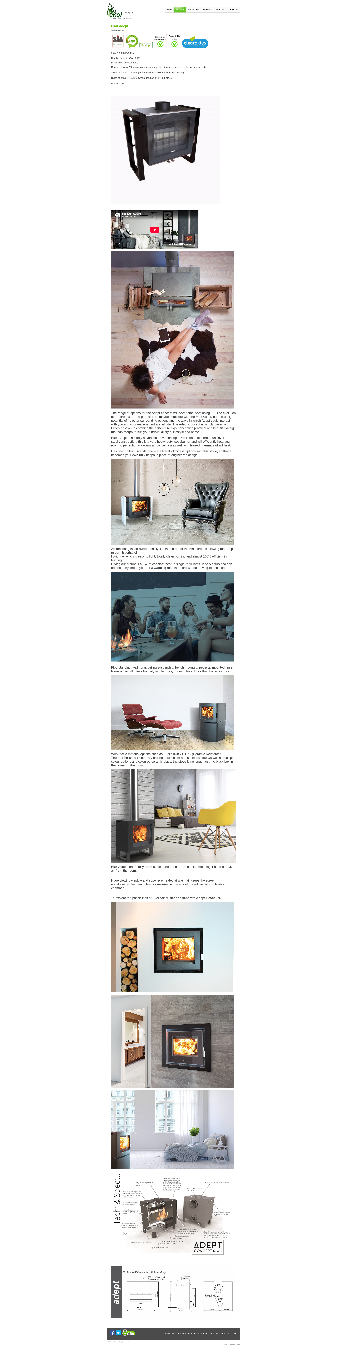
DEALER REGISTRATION (198, 1333)
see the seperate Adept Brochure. (196, 898)
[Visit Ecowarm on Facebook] (112, 1335)
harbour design (235, 1344)
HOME (167, 1333)
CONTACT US (225, 1333)
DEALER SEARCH (179, 1333)
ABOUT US (213, 1333)
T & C (234, 1333)
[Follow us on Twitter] (118, 1335)
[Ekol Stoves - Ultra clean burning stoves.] (121, 18)
